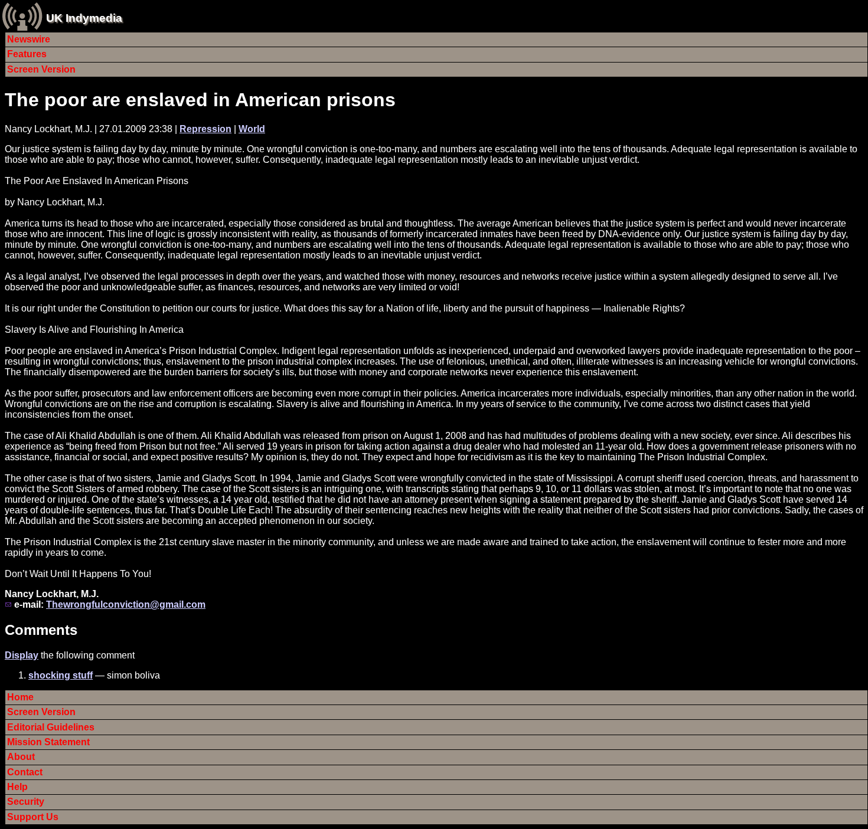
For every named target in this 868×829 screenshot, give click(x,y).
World (252, 129)
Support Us (32, 817)
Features (27, 54)
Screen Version (41, 69)
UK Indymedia (84, 18)
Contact (25, 772)
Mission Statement (48, 742)
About (21, 757)
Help (17, 787)
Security (25, 802)
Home (20, 697)
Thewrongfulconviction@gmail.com (125, 604)
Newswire (28, 39)
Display (21, 655)
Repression (205, 129)
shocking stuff (60, 675)
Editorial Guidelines (50, 727)
